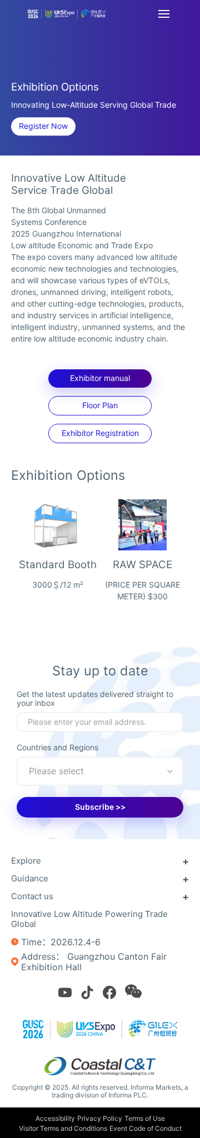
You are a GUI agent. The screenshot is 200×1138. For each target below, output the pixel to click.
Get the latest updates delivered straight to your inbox (95, 699)
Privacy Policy (99, 1118)
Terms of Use (144, 1118)
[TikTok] (87, 992)
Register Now (43, 126)
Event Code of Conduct (145, 1128)
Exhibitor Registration (100, 433)
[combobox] (100, 770)
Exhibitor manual (100, 378)
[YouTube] (65, 992)
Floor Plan (100, 405)
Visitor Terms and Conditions (63, 1128)
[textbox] (100, 771)
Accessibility (55, 1118)
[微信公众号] (133, 991)
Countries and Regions (57, 747)
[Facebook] (109, 992)
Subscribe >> (100, 806)
